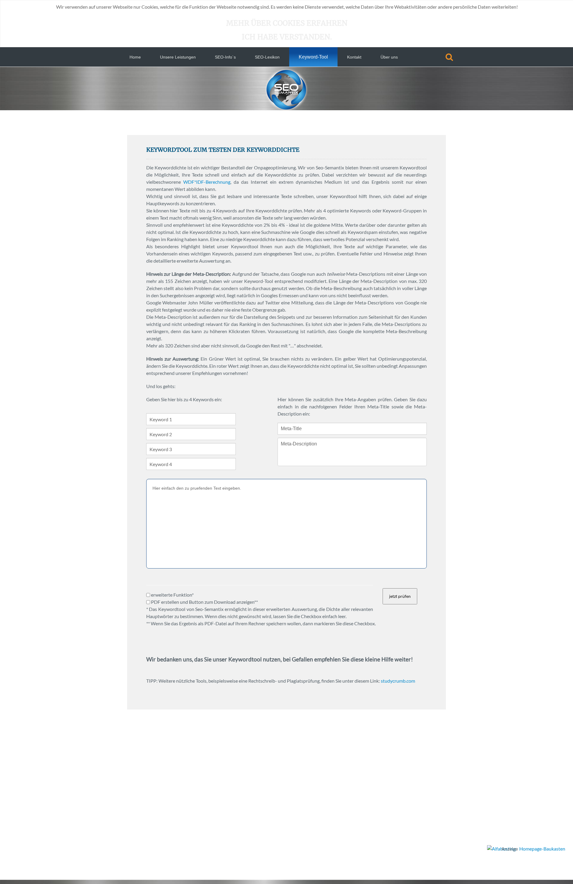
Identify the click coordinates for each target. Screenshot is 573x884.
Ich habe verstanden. (287, 37)
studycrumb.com (398, 681)
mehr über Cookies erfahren (286, 23)
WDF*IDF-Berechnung (206, 182)
